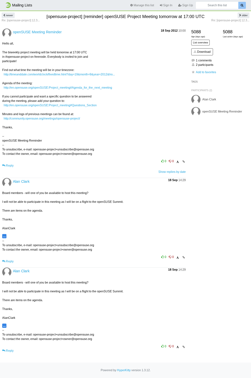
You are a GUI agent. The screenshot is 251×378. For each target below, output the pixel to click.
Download (203, 51)
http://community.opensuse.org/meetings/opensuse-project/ (42, 118)
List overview (200, 42)
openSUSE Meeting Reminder (37, 32)
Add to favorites (206, 72)
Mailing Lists (22, 5)
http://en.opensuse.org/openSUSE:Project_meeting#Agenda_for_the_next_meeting (58, 87)
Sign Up (187, 5)
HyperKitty (124, 370)
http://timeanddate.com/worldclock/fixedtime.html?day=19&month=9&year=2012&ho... (59, 74)
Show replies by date (172, 171)
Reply (9, 165)
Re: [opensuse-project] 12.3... (21, 20)
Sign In (167, 5)
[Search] (242, 5)
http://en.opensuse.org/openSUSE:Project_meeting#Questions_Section (50, 105)
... (4, 236)
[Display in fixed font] (177, 162)
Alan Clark (21, 181)
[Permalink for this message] (184, 161)
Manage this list (143, 5)
